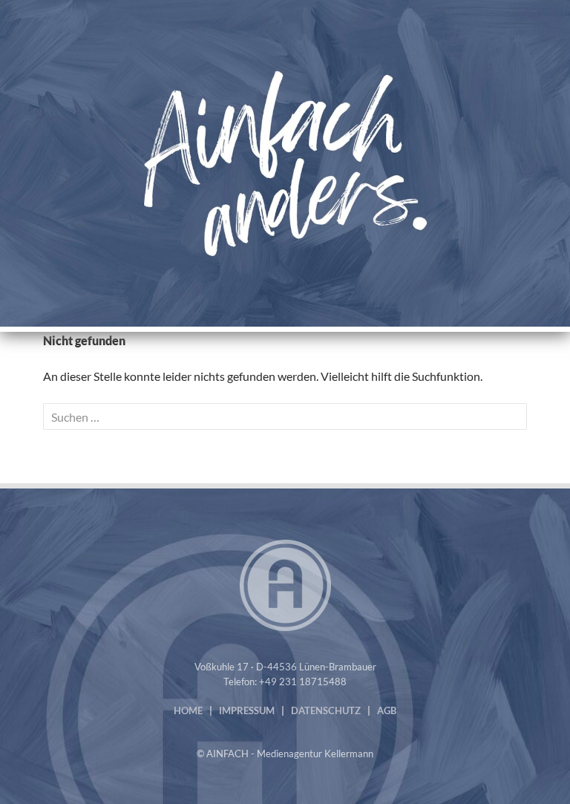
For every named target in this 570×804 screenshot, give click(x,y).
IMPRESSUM (247, 710)
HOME (188, 710)
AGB (386, 710)
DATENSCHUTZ (326, 710)
